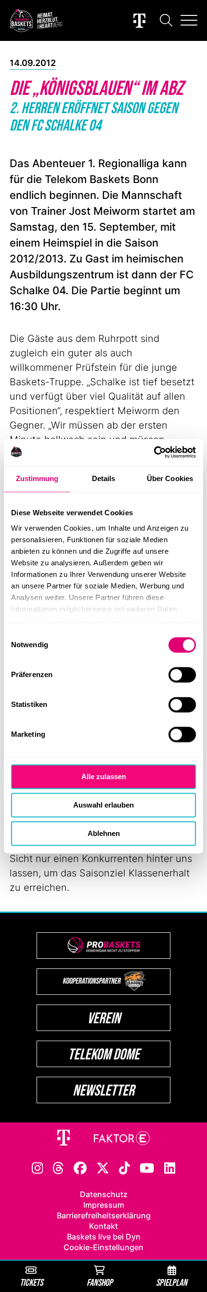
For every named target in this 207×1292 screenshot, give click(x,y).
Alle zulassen (103, 776)
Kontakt (103, 1226)
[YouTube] (147, 1167)
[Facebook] (80, 1167)
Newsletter (103, 1090)
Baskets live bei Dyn (104, 1236)
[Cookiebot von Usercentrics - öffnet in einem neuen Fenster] (154, 452)
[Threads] (58, 1167)
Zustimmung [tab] (37, 478)
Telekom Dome (104, 1053)
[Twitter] (102, 1167)
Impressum (103, 1205)
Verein (103, 1017)
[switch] (182, 674)
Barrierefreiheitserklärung (104, 1215)
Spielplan (171, 1282)
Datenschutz (104, 1194)
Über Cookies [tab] (170, 478)
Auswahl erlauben (103, 805)
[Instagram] (37, 1167)
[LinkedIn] (170, 1167)
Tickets (31, 1282)
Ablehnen (104, 833)
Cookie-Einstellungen (103, 1247)
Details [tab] (104, 478)
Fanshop (100, 1282)
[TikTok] (124, 1167)
